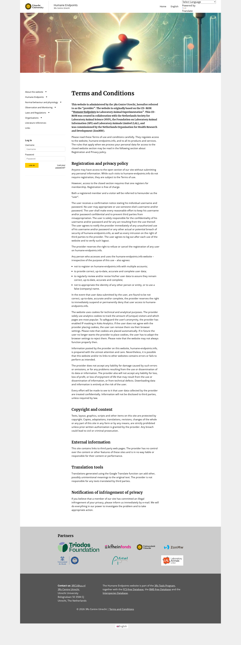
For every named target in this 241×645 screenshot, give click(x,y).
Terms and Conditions (121, 609)
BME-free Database (160, 589)
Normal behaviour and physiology (41, 102)
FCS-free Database (133, 589)
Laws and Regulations (35, 112)
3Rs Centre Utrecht (69, 589)
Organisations (32, 117)
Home (163, 6)
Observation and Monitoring (38, 107)
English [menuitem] (123, 626)
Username (29, 145)
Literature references (35, 122)
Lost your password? (60, 166)
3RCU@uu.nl (78, 585)
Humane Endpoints (34, 97)
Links (27, 127)
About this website (34, 91)
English (174, 6)
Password (29, 154)
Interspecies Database (115, 593)
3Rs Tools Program (164, 585)
